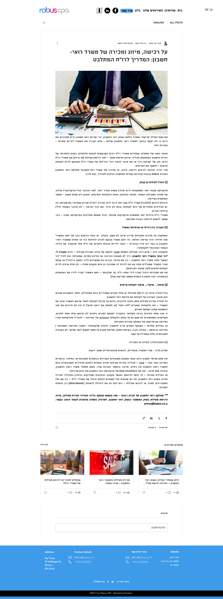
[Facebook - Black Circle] (115, 11)
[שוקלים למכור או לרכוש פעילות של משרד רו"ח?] (62, 462)
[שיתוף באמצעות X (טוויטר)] (158, 418)
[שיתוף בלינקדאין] (151, 418)
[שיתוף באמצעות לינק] (143, 418)
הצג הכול (44, 444)
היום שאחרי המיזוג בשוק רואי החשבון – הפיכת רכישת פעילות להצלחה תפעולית (161, 482)
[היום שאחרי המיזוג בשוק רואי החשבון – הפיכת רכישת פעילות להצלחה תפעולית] (161, 462)
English (159, 22)
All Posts (176, 22)
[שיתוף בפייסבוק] (166, 418)
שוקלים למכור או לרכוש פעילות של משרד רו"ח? (63, 482)
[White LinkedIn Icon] (112, 581)
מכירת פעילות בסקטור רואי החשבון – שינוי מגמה (114, 482)
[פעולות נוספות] (57, 43)
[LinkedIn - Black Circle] (107, 11)
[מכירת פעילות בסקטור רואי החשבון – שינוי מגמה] (111, 462)
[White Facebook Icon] (108, 581)
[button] (44, 22)
